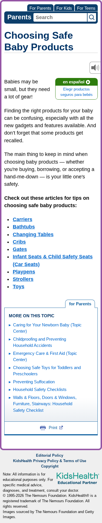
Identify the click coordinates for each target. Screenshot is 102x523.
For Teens (86, 8)
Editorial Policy (49, 456)
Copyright (49, 466)
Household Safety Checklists (40, 389)
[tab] (80, 304)
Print (53, 427)
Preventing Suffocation (34, 381)
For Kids (64, 8)
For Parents (40, 8)
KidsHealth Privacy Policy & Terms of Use (49, 461)
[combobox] (60, 17)
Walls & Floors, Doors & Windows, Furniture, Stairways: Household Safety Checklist (44, 404)
